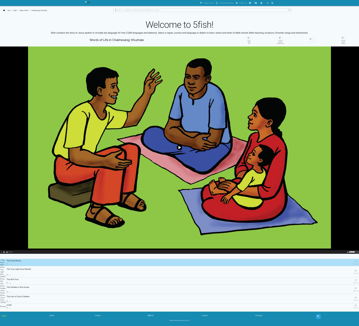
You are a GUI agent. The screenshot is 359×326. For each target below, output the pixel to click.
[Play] (4, 252)
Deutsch (205, 315)
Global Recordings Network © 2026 (179, 320)
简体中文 (151, 315)
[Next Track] (7, 252)
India (15, 10)
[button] (116, 10)
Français (98, 315)
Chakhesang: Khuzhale (39, 10)
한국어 (52, 315)
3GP (249, 42)
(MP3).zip (343, 42)
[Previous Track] (1, 252)
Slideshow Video (280, 42)
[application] (179, 150)
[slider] (352, 252)
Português (258, 315)
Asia (8, 10)
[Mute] (347, 252)
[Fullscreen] (357, 252)
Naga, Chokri (24, 10)
